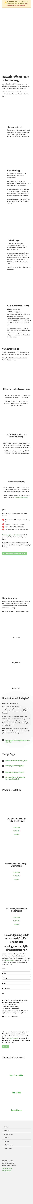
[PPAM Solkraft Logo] (6, 12)
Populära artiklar (16, 1075)
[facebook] (2, 1155)
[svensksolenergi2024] (10, 1177)
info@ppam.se (6, 1171)
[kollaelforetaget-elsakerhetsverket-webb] (10, 1190)
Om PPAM (16, 1092)
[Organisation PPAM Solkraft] (16, 1079)
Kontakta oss (16, 1110)
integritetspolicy (10, 960)
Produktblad (16, 831)
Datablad (16, 835)
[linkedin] (7, 1155)
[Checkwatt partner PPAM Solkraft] (10, 1183)
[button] (16, 741)
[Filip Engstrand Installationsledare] (16, 1097)
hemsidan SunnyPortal (21, 497)
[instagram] (5, 1155)
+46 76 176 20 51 (7, 1169)
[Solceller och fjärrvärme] (16, 1062)
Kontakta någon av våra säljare (11, 535)
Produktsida (16, 827)
